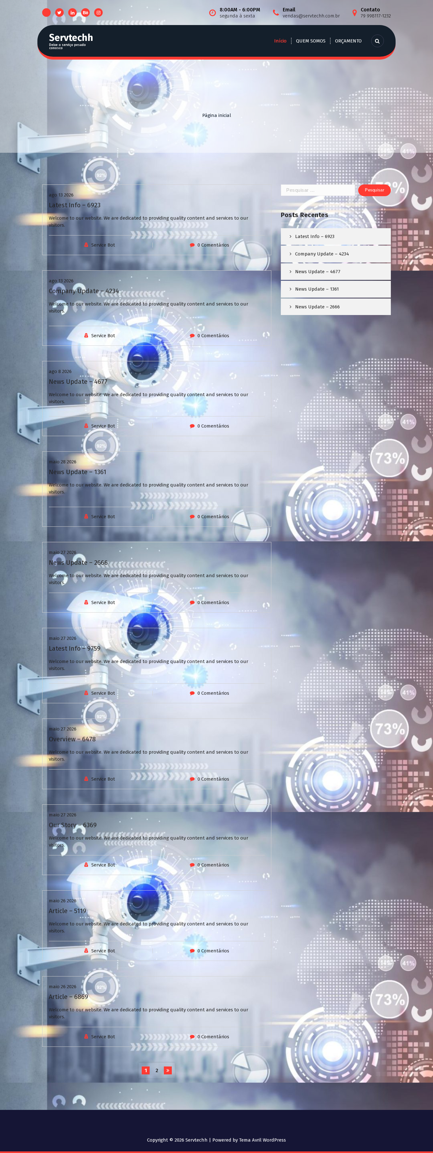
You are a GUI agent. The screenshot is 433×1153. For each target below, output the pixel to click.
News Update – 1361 (77, 472)
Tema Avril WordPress (262, 1140)
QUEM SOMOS (311, 41)
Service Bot (103, 245)
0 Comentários (213, 245)
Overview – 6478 (72, 739)
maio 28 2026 (62, 462)
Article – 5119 (67, 911)
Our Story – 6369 (73, 825)
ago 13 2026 (61, 195)
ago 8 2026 (60, 371)
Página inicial (216, 115)
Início (280, 41)
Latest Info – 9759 (74, 648)
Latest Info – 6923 (74, 205)
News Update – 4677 (78, 381)
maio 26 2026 (62, 901)
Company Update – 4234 (84, 291)
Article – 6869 (68, 997)
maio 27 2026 (62, 552)
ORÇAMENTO (348, 41)
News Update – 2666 (78, 562)
